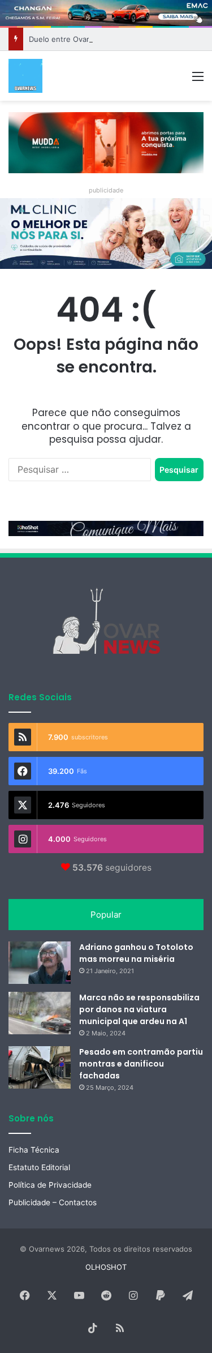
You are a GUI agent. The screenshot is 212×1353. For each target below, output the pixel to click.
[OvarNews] (25, 76)
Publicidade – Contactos (52, 1202)
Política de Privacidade (50, 1184)
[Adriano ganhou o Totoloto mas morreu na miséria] (39, 962)
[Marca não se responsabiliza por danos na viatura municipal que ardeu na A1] (39, 1013)
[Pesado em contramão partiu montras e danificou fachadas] (39, 1067)
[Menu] (198, 80)
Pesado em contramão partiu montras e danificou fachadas (141, 1063)
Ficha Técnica (33, 1149)
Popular (106, 914)
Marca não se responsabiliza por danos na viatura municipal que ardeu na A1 (139, 1009)
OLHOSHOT (106, 1266)
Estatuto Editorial (39, 1167)
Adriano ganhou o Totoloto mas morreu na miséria (136, 953)
